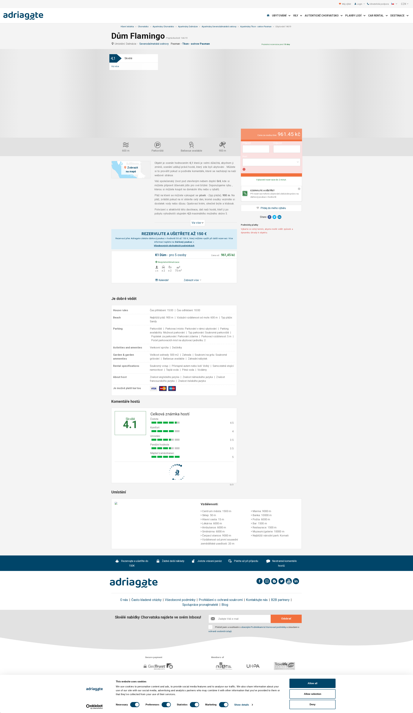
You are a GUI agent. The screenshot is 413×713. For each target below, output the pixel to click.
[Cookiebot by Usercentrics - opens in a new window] (94, 706)
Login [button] (360, 4)
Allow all (312, 683)
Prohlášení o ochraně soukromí (220, 600)
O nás (124, 600)
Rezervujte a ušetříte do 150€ (134, 563)
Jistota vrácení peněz (209, 561)
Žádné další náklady (173, 561)
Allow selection (312, 694)
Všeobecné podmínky (180, 600)
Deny (312, 704)
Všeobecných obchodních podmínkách (174, 245)
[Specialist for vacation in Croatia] (134, 582)
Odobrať (286, 618)
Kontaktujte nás (257, 600)
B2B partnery (280, 600)
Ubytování (280, 15)
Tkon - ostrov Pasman (196, 43)
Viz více (115, 66)
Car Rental (377, 15)
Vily (296, 15)
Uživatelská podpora (379, 4)
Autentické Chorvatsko (323, 15)
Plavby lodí (354, 15)
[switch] (166, 704)
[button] (394, 4)
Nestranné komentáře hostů (284, 563)
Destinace (398, 15)
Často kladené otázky (146, 600)
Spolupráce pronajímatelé (200, 605)
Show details (241, 704)
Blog (225, 605)
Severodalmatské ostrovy (154, 43)
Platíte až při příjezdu (245, 561)
